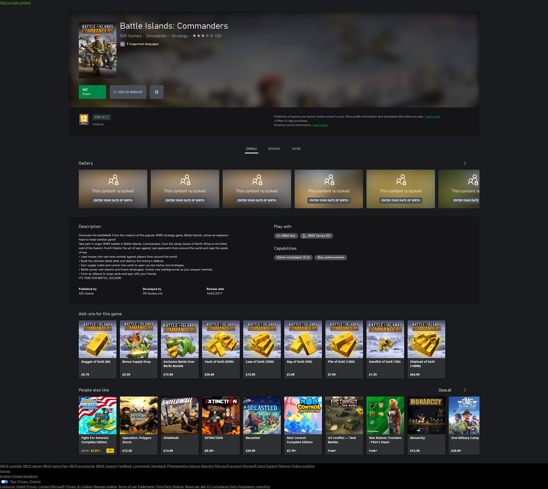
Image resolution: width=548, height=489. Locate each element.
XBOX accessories (82, 466)
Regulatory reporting (254, 486)
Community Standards (149, 466)
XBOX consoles (11, 466)
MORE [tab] (296, 149)
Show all (445, 389)
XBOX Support (106, 466)
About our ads (195, 486)
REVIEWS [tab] (274, 149)
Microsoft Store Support (260, 466)
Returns (284, 466)
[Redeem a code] (157, 92)
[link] (97, 349)
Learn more (432, 116)
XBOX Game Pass (55, 466)
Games (5, 471)
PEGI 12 (99, 117)
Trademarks (146, 486)
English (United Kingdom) (19, 476)
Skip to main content (15, 2)
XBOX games (32, 466)
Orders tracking (302, 466)
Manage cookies (105, 486)
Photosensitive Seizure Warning (190, 466)
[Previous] (456, 163)
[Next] (465, 163)
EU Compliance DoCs (222, 486)
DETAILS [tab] (251, 149)
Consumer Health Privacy (18, 486)
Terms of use (127, 486)
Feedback (125, 466)
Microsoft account (228, 466)
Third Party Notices (170, 486)
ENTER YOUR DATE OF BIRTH (113, 200)
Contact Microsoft (51, 486)
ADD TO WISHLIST (130, 92)
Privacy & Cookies (79, 486)
